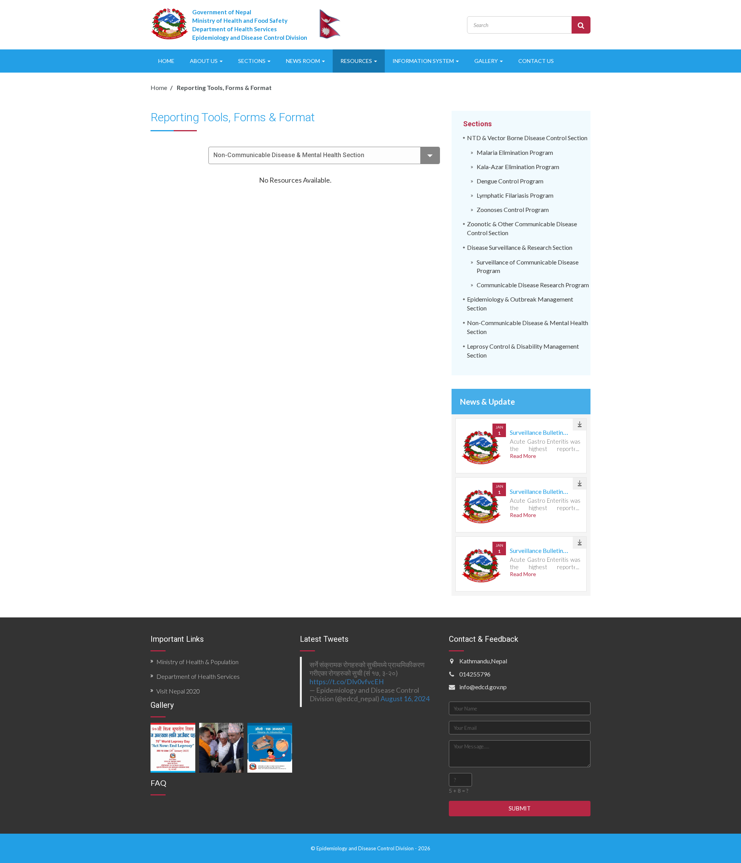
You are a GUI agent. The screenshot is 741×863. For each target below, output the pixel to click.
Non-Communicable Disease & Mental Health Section (288, 155)
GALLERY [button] (486, 61)
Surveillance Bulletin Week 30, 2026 (557, 491)
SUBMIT (520, 808)
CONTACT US (536, 61)
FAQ (158, 782)
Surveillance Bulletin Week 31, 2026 (557, 432)
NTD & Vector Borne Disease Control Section (527, 137)
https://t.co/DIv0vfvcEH (347, 682)
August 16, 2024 (405, 699)
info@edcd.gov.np (483, 686)
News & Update (487, 401)
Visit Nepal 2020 (178, 691)
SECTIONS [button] (252, 61)
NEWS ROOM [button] (303, 61)
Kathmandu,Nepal (483, 661)
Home (159, 87)
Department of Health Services (198, 676)
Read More (523, 456)
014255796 (475, 674)
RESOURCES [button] (356, 61)
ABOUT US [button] (204, 61)
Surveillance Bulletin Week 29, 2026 (557, 550)
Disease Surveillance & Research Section (519, 247)
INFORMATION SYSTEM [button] (423, 61)
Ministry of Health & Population (197, 661)
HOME (166, 61)
